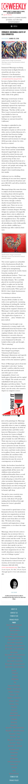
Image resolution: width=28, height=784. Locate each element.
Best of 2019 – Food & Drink (15, 661)
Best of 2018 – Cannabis (15, 639)
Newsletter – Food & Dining (14, 740)
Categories (15, 673)
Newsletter (14, 722)
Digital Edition (14, 713)
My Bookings (15, 679)
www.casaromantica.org (9, 567)
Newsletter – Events (14, 734)
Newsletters (14, 725)
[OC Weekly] (7, 14)
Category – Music (14, 701)
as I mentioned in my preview (12, 79)
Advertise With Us (14, 628)
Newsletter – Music (15, 743)
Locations (15, 676)
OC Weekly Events (14, 749)
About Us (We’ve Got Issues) (14, 625)
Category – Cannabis (14, 692)
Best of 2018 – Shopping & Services (15, 645)
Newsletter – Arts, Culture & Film (15, 727)
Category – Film (14, 695)
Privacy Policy (14, 619)
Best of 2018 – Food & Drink (15, 642)
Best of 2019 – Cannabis (15, 658)
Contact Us (14, 613)
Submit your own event (14, 761)
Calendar (14, 670)
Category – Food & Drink (14, 698)
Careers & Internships (14, 685)
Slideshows (14, 755)
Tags (15, 682)
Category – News (14, 704)
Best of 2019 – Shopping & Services (15, 664)
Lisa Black (5, 38)
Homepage (14, 719)
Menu (15, 26)
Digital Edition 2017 (15, 715)
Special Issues (14, 758)
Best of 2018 (14, 634)
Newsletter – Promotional (15, 746)
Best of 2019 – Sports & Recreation (15, 667)
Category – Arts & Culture (14, 688)
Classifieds (14, 707)
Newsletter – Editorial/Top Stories (15, 730)
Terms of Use (14, 616)
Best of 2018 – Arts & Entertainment (15, 636)
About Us (14, 609)
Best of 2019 (14, 652)
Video (14, 770)
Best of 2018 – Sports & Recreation (15, 648)
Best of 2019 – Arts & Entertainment (15, 655)
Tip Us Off (14, 767)
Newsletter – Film (15, 737)
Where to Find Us (14, 773)
